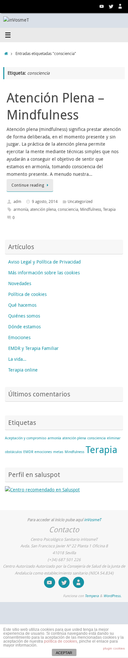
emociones (43, 451)
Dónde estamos (24, 327)
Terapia (109, 209)
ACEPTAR (64, 653)
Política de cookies (27, 294)
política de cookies (60, 641)
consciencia (68, 209)
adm (17, 201)
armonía (20, 209)
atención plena (43, 209)
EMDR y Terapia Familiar (33, 348)
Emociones (19, 337)
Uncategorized (80, 201)
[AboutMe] (120, 6)
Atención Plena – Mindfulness (55, 106)
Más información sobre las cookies (44, 273)
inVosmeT (92, 519)
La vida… (17, 359)
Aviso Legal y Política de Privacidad (44, 262)
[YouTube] (101, 6)
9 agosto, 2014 (45, 201)
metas (58, 451)
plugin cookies (114, 648)
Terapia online (23, 370)
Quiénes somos (24, 316)
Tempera (92, 596)
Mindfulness (90, 209)
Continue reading (27, 185)
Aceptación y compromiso (25, 438)
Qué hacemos (22, 305)
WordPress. (112, 596)
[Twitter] (111, 6)
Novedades (19, 283)
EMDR (28, 451)
